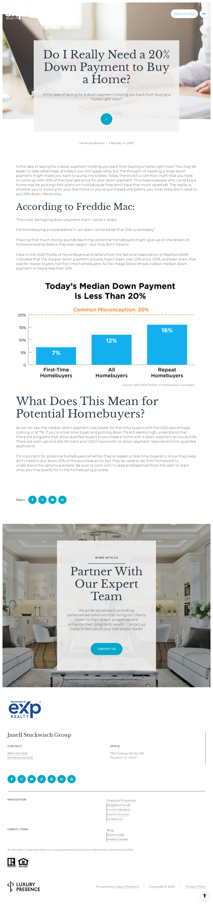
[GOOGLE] (51, 779)
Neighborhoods (118, 805)
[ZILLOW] (71, 779)
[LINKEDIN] (61, 779)
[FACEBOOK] (11, 779)
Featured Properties (121, 800)
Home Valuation (118, 809)
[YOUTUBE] (31, 779)
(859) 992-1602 (184, 14)
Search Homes (118, 814)
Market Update (118, 839)
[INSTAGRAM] (21, 779)
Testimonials (115, 834)
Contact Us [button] (115, 819)
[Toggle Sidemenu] (204, 14)
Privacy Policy (196, 886)
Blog (110, 830)
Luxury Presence (127, 886)
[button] (107, 649)
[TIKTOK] (41, 779)
